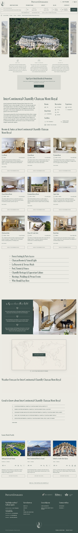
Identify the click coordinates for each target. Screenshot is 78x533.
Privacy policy (26, 514)
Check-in (34, 8)
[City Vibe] (75, 465)
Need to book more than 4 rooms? (47, 508)
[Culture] (72, 465)
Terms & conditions (60, 530)
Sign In (75, 1)
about (43, 5)
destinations (14, 5)
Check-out (46, 8)
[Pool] (18, 465)
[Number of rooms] (3, 465)
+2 (49, 465)
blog (54, 5)
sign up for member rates (13, 170)
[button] (13, 145)
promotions (29, 5)
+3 (23, 465)
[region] (39, 37)
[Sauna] (46, 465)
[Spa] (21, 465)
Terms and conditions (28, 512)
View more (14, 422)
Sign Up (39, 86)
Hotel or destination (7, 8)
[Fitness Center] (15, 465)
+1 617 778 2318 (65, 1)
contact (66, 5)
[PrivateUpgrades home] (2, 3)
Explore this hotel (13, 475)
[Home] (1, 15)
